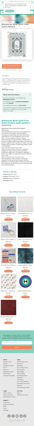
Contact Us (6, 402)
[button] (3, 2)
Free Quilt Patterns (22, 381)
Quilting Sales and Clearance (22, 362)
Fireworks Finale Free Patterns (23, 384)
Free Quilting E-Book (23, 387)
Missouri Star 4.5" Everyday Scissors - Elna (8, 213)
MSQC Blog (6, 373)
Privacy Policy (7, 393)
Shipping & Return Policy (8, 405)
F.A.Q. (5, 408)
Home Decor (21, 369)
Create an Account (22, 395)
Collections (20, 379)
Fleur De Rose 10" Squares (8, 265)
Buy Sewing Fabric (22, 367)
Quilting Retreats (8, 365)
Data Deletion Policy (9, 397)
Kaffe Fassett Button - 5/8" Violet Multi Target (25, 291)
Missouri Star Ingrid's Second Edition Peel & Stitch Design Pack (8, 239)
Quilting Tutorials (8, 371)
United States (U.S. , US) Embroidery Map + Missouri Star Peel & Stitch (25, 213)
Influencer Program (9, 375)
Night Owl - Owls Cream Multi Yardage (8, 291)
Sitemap (5, 410)
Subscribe (20, 365)
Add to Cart (8, 219)
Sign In (19, 393)
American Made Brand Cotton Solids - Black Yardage (25, 239)
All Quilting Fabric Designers (22, 376)
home (3, 20)
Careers (5, 363)
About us (6, 369)
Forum (5, 367)
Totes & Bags (21, 373)
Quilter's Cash (7, 361)
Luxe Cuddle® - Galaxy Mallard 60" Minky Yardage (25, 265)
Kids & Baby (20, 371)
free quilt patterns (10, 20)
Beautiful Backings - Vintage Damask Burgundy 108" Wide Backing (8, 316)
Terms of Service (8, 395)
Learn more (9, 11)
